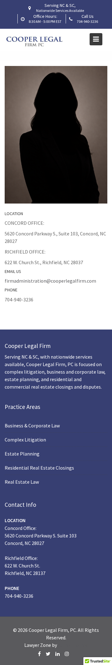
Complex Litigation (25, 439)
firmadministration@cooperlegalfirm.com (50, 281)
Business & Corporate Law (32, 425)
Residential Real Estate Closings (39, 467)
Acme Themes (73, 645)
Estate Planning (22, 453)
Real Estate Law (22, 481)
